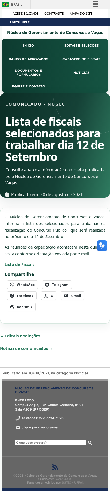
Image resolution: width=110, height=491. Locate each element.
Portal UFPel (20, 22)
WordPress (63, 479)
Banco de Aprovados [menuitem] (28, 59)
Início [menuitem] (28, 45)
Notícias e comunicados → (26, 348)
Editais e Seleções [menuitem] (81, 45)
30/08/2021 (38, 373)
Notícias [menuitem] (81, 72)
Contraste (54, 13)
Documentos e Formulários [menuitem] (28, 72)
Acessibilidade (26, 13)
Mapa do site (81, 13)
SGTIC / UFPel (72, 482)
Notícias (81, 373)
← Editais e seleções (20, 335)
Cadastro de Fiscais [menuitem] (81, 59)
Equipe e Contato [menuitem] (28, 86)
